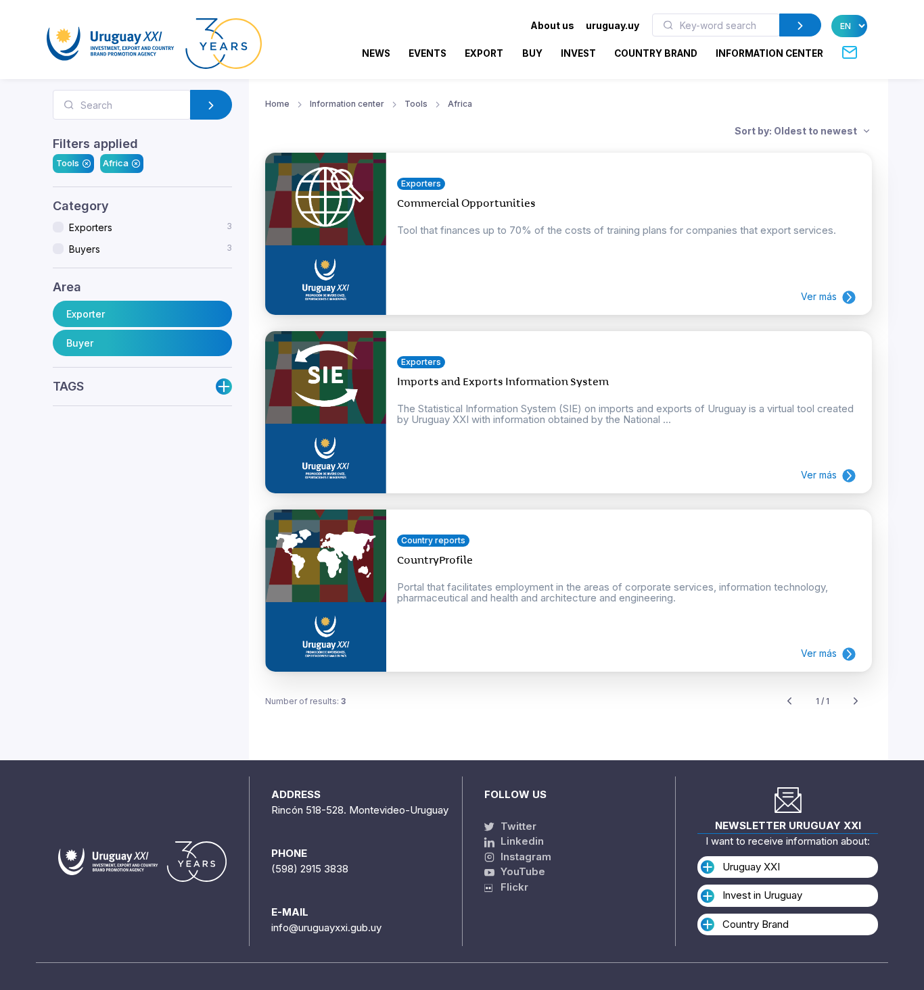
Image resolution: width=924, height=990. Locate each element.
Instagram (524, 856)
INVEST (578, 53)
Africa (116, 162)
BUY (532, 53)
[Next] (856, 702)
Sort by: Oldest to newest (797, 131)
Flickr (510, 887)
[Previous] (789, 702)
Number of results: (305, 701)
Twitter (517, 826)
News (376, 53)
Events (427, 53)
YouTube (521, 871)
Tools (67, 162)
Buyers (150, 249)
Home (277, 104)
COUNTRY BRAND (655, 53)
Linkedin (521, 841)
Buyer (79, 343)
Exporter (85, 314)
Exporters (150, 227)
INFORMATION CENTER (769, 53)
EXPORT (484, 53)
